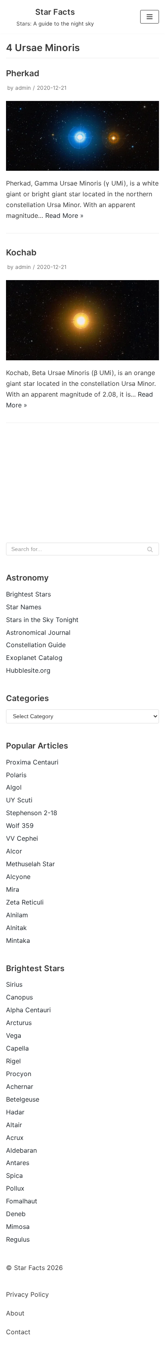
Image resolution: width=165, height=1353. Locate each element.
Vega (13, 1035)
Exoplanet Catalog (34, 658)
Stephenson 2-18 (31, 813)
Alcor (14, 851)
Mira (12, 889)
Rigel (13, 1061)
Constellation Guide (36, 645)
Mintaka (18, 940)
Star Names (23, 607)
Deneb (16, 1214)
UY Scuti (19, 800)
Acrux (15, 1138)
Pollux (15, 1188)
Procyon (18, 1074)
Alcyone (18, 877)
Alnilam (17, 915)
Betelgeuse (22, 1099)
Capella (17, 1048)
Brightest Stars (28, 594)
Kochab (21, 252)
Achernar (19, 1086)
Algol (14, 787)
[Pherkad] (82, 168)
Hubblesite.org (28, 670)
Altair (14, 1125)
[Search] (150, 549)
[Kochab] (82, 358)
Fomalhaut (21, 1201)
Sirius (14, 984)
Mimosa (18, 1227)
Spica (14, 1175)
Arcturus (19, 1023)
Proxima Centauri (32, 762)
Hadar (15, 1112)
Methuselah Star (30, 864)
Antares (17, 1163)
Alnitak (16, 928)
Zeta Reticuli (25, 902)
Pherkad (22, 73)
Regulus (18, 1239)
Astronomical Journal (38, 632)
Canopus (19, 997)
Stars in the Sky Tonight (42, 620)
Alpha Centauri (28, 1010)
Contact (18, 1332)
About (15, 1313)
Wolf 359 (20, 826)
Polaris (16, 775)
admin (23, 88)
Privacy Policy (27, 1294)
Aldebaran (21, 1150)
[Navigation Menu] (149, 17)
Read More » (64, 215)
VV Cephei (22, 838)
